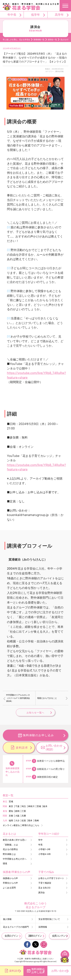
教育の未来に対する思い (14, 840)
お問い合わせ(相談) (54, 747)
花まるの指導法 (10, 849)
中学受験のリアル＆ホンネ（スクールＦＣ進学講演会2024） (18, 698)
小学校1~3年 (44, 849)
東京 (11, 806)
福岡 (11, 820)
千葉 (17, 806)
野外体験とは (9, 854)
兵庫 (24, 815)
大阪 (17, 815)
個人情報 (7, 919)
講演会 (41, 892)
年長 (40, 844)
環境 (5, 863)
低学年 (35, 14)
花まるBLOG (44, 887)
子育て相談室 (44, 883)
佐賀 (24, 820)
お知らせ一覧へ (35, 712)
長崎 (37, 820)
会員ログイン (11, 935)
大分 (17, 820)
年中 (40, 840)
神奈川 (31, 806)
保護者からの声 (10, 878)
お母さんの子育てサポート (51, 878)
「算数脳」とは (10, 844)
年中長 (11, 14)
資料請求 (22, 747)
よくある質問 (9, 887)
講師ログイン (35, 935)
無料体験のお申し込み (38, 735)
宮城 (11, 801)
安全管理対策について (49, 919)
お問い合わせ (59, 970)
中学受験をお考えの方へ (14, 859)
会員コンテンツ (60, 935)
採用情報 (42, 927)
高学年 (59, 14)
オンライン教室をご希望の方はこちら (21, 825)
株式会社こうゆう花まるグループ (35, 905)
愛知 (11, 811)
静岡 (17, 811)
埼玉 (24, 806)
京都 (11, 815)
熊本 (30, 820)
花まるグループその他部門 (16, 927)
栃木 (45, 806)
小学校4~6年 (44, 854)
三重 (24, 811)
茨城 (39, 806)
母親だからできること (47, 698)
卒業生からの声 (10, 883)
